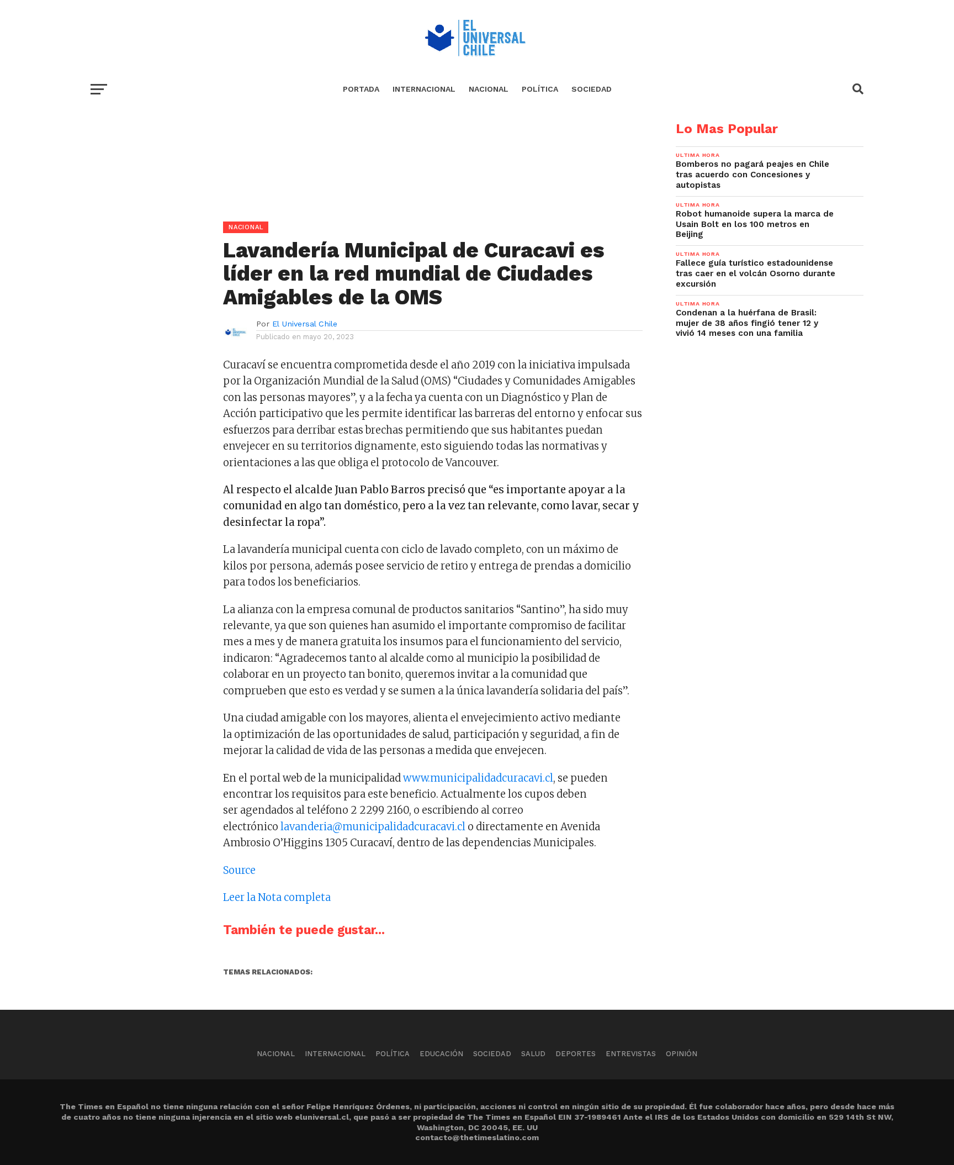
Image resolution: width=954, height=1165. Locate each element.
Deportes (575, 1054)
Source (239, 870)
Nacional (488, 89)
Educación (441, 1054)
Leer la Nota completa (277, 897)
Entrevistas (631, 1054)
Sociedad (591, 89)
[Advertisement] (367, 199)
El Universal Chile (304, 323)
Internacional (424, 89)
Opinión (681, 1054)
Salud (533, 1054)
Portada (361, 89)
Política (540, 89)
